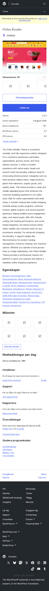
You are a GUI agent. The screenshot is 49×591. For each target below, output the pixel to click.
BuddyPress (9, 545)
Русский (20, 429)
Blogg (20, 279)
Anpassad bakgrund (32, 279)
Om (4, 489)
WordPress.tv (10, 523)
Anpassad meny (39, 282)
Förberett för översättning (29, 302)
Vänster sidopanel (33, 289)
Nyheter (6, 493)
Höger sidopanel (23, 292)
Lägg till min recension (12, 380)
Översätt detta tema (11, 434)
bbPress (8, 541)
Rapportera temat (10, 413)
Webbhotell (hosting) (12, 497)
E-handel (6, 286)
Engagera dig (32, 510)
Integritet (7, 502)
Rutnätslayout (19, 289)
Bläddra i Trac (8, 453)
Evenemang (31, 515)
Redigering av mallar (21, 299)
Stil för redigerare (18, 286)
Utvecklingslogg (9, 446)
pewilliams (11, 35)
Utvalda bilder (32, 286)
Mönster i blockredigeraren (14, 276)
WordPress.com (11, 532)
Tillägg (29, 497)
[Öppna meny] (45, 4)
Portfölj (12, 292)
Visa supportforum (10, 397)
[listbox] (24, 329)
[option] (9, 322)
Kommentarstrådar (10, 302)
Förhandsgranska (24, 97)
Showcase (30, 489)
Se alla (43, 380)
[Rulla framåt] (44, 77)
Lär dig (6, 510)
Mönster (30, 502)
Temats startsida (9, 141)
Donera (30, 519)
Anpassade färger (10, 282)
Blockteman (7, 289)
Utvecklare (8, 519)
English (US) (8, 429)
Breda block (16, 305)
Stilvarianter (7, 299)
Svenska (12, 556)
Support (6, 515)
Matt (6, 536)
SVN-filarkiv (7, 449)
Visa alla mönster (11, 347)
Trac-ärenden (8, 456)
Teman (5, 11)
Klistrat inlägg (33, 296)
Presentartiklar (34, 523)
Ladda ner (24, 107)
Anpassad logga (25, 282)
